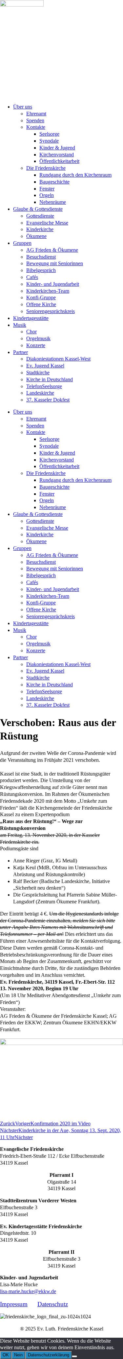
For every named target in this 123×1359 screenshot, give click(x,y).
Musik (19, 325)
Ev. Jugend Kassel (45, 365)
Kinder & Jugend (57, 147)
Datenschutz (52, 1304)
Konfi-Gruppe (41, 297)
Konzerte (35, 345)
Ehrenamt (36, 113)
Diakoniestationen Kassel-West (58, 359)
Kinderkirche (39, 229)
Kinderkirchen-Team (47, 291)
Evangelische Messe (47, 223)
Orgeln (46, 195)
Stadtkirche (38, 372)
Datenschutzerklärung (48, 1354)
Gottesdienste (40, 216)
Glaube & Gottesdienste (38, 209)
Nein (18, 1354)
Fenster (46, 188)
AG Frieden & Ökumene (52, 250)
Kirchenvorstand (56, 154)
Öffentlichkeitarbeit (59, 161)
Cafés (32, 277)
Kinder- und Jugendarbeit (52, 284)
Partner (20, 352)
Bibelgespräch (41, 270)
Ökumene (36, 236)
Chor (31, 331)
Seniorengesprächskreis (50, 311)
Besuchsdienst (41, 257)
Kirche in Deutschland (49, 379)
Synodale (49, 141)
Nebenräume (52, 202)
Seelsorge (49, 134)
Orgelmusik (38, 338)
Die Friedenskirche (46, 168)
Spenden (35, 120)
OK (6, 1354)
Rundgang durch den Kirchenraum (75, 175)
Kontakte (35, 127)
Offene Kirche (41, 304)
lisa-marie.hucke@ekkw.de (28, 1291)
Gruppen (22, 243)
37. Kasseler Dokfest (48, 400)
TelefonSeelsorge (44, 386)
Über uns (22, 106)
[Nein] (74, 1356)
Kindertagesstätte (31, 318)
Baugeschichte (54, 182)
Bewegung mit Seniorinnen (54, 263)
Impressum (14, 1304)
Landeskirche (40, 393)
